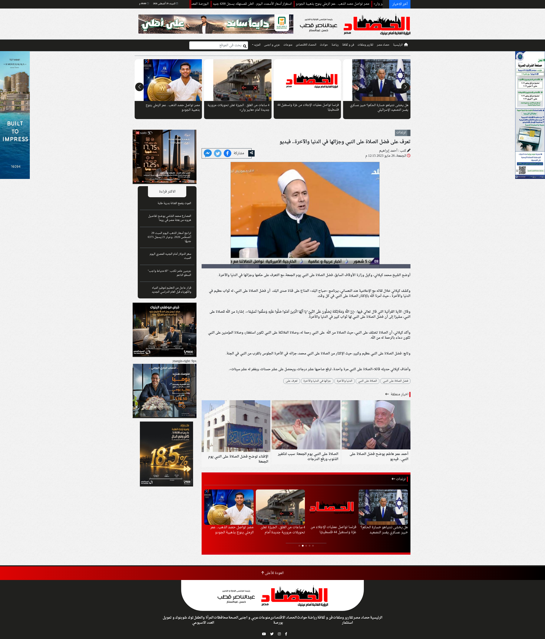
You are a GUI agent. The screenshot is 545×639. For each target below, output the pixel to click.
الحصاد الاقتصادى (306, 44)
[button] (405, 87)
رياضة (335, 44)
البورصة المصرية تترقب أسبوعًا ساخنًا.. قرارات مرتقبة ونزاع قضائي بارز (195, 4)
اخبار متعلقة (399, 394)
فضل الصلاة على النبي (395, 381)
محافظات (221, 618)
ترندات (400, 479)
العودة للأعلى (274, 573)
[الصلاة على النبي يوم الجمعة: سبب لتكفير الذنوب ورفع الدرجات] (306, 425)
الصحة (233, 618)
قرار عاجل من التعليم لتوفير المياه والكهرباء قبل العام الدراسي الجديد (171, 290)
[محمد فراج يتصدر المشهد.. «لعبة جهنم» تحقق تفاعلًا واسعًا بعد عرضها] (377, 80)
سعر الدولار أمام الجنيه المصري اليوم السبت (170, 256)
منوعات (287, 44)
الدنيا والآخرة (344, 381)
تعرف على (292, 381)
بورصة (278, 623)
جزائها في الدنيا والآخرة (317, 381)
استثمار (347, 623)
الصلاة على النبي (367, 381)
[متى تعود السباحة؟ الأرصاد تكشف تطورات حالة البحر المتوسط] (307, 80)
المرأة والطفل (204, 618)
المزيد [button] (257, 44)
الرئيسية (398, 44)
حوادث (324, 44)
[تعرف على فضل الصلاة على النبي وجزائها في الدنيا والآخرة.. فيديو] (208, 154)
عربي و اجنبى (272, 44)
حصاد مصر (383, 44)
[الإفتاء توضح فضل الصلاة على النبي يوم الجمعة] (236, 426)
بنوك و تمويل (172, 618)
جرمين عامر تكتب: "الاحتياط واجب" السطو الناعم (169, 273)
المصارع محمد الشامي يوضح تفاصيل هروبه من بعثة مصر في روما (169, 218)
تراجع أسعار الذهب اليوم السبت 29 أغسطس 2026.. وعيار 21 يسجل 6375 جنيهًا (169, 237)
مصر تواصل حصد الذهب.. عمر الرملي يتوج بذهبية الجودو (364, 4)
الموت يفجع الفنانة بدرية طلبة (174, 203)
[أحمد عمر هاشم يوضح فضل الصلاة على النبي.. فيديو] (376, 425)
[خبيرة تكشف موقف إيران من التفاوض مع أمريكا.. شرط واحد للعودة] (238, 80)
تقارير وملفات (365, 44)
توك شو (188, 618)
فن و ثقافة (348, 44)
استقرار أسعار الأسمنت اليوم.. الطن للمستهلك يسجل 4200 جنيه (283, 4)
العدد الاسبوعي (203, 623)
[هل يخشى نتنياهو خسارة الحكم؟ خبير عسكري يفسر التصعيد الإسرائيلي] (168, 80)
